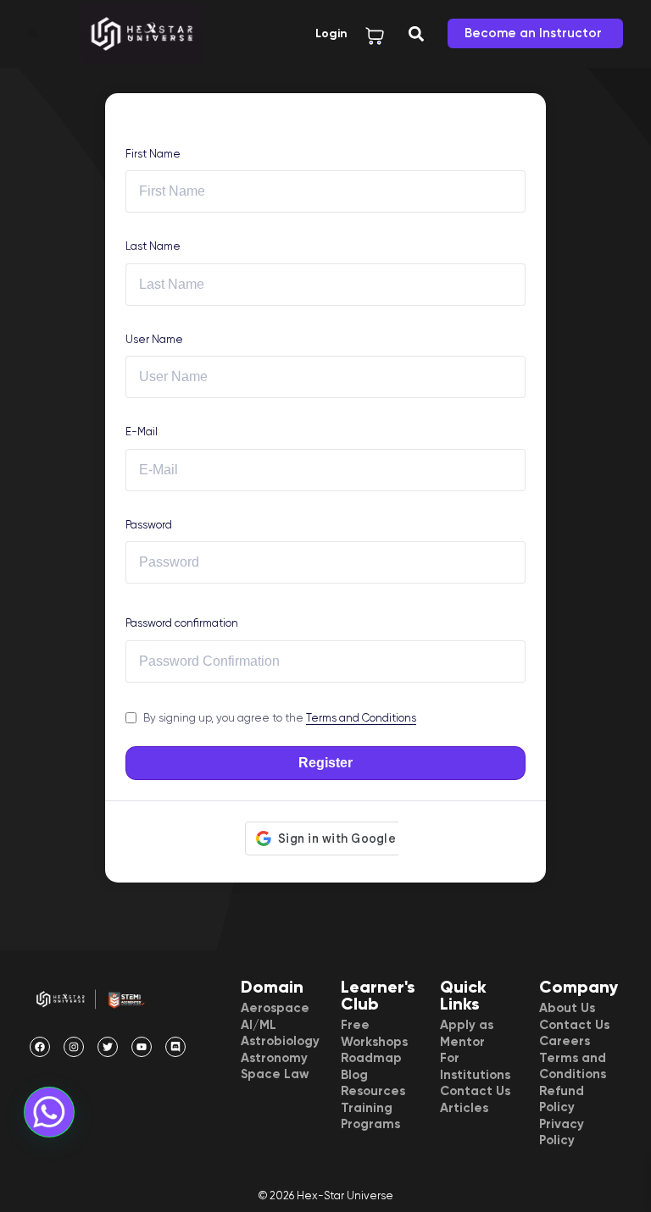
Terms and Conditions (361, 717)
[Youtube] (141, 1047)
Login (331, 33)
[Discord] (175, 1047)
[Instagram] (74, 1047)
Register (325, 762)
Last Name (153, 246)
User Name (154, 339)
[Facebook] (40, 1047)
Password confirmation (181, 623)
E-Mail (141, 431)
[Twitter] (107, 1047)
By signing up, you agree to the (279, 717)
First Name (153, 153)
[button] (32, 33)
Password (148, 524)
